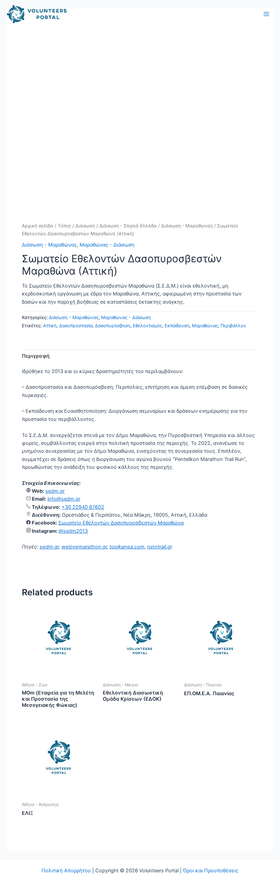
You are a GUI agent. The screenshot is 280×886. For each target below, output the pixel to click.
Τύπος (64, 225)
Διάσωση (85, 225)
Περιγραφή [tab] (36, 356)
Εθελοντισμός (147, 325)
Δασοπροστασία (76, 325)
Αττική (50, 325)
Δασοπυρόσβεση (112, 325)
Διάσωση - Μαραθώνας (187, 225)
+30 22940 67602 (82, 507)
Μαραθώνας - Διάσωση (107, 245)
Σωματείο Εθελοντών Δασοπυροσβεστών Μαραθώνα (121, 523)
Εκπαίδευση (177, 325)
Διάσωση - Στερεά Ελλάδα (128, 225)
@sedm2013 (73, 531)
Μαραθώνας (205, 325)
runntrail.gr (159, 547)
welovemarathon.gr (84, 547)
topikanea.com (127, 547)
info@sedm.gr (63, 499)
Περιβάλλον (233, 325)
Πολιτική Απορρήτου (66, 871)
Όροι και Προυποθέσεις (210, 871)
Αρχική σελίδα (37, 225)
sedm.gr (55, 491)
